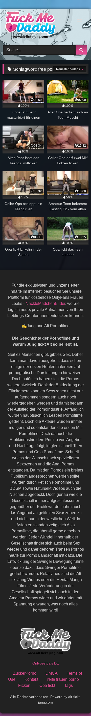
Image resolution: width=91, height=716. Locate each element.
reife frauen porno (63, 679)
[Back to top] (75, 701)
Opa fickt (47, 685)
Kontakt (31, 679)
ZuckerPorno (24, 673)
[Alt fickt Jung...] (37, 26)
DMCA (52, 673)
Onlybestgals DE (45, 663)
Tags (68, 685)
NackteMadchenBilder (45, 303)
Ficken (24, 685)
